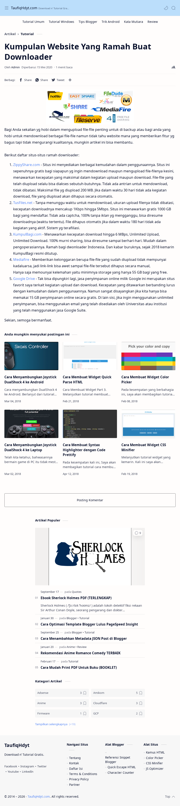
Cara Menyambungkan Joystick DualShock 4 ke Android (30, 379)
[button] (166, 8)
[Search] (173, 8)
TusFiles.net (22, 202)
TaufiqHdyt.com (24, 7)
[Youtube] (13, 771)
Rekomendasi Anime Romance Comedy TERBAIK (81, 653)
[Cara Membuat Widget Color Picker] (148, 356)
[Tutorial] (84, 618)
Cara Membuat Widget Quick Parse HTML (87, 379)
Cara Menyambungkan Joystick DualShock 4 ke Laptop (30, 447)
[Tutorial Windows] (61, 21)
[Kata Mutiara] (133, 21)
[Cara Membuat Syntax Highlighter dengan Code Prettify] (90, 424)
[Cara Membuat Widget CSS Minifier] (148, 424)
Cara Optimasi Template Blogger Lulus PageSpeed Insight (89, 624)
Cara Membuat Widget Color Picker (145, 379)
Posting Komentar (90, 500)
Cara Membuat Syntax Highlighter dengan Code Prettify (84, 450)
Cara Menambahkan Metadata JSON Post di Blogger (84, 638)
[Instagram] (27, 766)
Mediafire (21, 259)
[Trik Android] (111, 21)
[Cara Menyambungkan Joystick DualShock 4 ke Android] (31, 356)
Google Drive (24, 278)
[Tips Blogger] (88, 21)
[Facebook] (10, 766)
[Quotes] (76, 592)
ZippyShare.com (26, 164)
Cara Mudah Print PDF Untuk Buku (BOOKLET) (79, 667)
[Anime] (72, 647)
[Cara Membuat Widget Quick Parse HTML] (90, 356)
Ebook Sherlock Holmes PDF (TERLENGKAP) (76, 598)
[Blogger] (73, 618)
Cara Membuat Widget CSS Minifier (143, 447)
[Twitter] (42, 766)
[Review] (153, 21)
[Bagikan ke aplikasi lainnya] (70, 80)
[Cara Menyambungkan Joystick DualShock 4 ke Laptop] (31, 424)
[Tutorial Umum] (33, 21)
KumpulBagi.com (27, 234)
